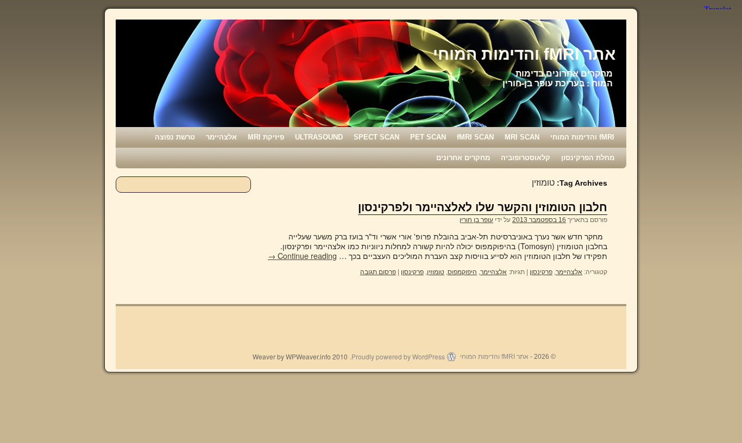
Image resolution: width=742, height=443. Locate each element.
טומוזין (435, 272)
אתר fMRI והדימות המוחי (524, 54)
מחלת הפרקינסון (587, 158)
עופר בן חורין (476, 220)
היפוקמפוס (462, 272)
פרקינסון (541, 272)
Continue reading (302, 255)
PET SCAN (428, 137)
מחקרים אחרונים (463, 158)
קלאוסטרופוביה (525, 158)
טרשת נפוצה (175, 137)
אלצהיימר (221, 137)
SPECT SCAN (376, 137)
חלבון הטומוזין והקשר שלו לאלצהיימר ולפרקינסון (482, 207)
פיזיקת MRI (266, 137)
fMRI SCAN (475, 137)
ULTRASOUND (319, 137)
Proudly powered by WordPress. (397, 356)
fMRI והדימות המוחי (582, 137)
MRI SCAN (522, 137)
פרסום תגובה (378, 272)
